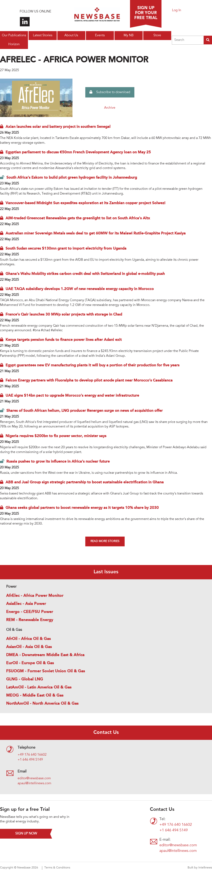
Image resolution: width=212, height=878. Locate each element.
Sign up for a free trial (145, 14)
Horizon (14, 44)
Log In (176, 10)
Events (100, 35)
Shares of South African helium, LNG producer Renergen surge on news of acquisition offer (84, 411)
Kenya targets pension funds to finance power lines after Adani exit (64, 340)
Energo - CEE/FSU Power (29, 612)
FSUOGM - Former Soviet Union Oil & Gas (45, 671)
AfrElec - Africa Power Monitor (34, 596)
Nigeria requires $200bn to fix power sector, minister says (56, 436)
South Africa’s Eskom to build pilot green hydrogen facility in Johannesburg (71, 177)
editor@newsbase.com (34, 778)
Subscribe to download (112, 92)
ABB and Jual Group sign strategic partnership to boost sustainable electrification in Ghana (85, 482)
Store (157, 35)
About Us (71, 35)
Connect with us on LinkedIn (25, 21)
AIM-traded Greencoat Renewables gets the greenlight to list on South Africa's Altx (78, 218)
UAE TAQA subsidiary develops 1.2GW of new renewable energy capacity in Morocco (80, 289)
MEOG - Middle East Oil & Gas (34, 695)
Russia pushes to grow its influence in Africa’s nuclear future (58, 461)
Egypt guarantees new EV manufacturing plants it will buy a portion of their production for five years (92, 365)
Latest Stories (42, 35)
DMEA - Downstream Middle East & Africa (45, 655)
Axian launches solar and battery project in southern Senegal (58, 127)
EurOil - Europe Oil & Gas (30, 663)
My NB (129, 35)
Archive (109, 108)
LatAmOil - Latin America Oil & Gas (38, 687)
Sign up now (26, 833)
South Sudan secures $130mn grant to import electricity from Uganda (66, 248)
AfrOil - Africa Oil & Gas (28, 639)
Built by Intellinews (200, 867)
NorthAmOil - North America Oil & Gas (42, 703)
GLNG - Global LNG (24, 679)
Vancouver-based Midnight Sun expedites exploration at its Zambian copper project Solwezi (85, 203)
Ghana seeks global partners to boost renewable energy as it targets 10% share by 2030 (82, 508)
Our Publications (14, 35)
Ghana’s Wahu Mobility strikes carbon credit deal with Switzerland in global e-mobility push (85, 274)
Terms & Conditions (57, 867)
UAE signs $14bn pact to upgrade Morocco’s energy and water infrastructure (72, 395)
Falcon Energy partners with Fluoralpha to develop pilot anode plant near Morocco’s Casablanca (89, 380)
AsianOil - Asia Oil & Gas (29, 647)
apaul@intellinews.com (34, 783)
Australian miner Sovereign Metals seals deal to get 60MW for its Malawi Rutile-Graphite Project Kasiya (96, 233)
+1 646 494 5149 (30, 759)
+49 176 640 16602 (32, 754)
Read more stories (104, 541)
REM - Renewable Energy (29, 620)
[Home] (97, 15)
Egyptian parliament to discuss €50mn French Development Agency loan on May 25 (78, 152)
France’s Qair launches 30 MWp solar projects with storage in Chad (64, 314)
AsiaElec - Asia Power (26, 604)
